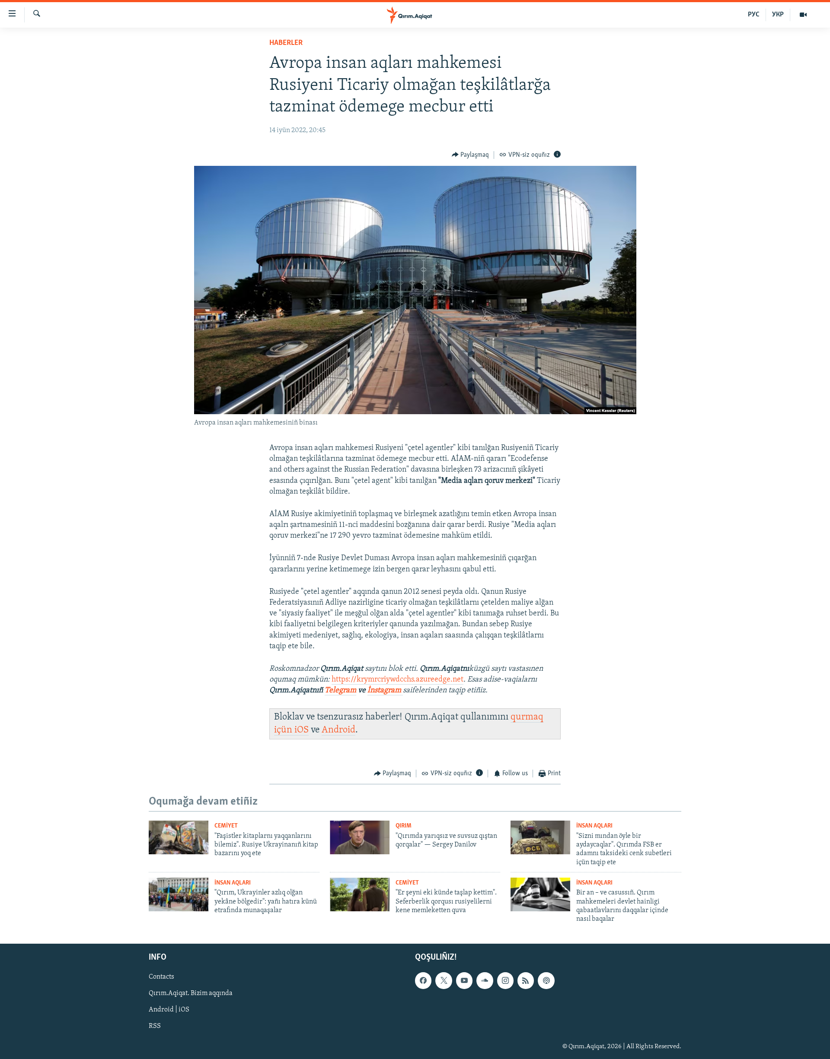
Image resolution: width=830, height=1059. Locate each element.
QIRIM (404, 826)
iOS (301, 730)
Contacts (161, 976)
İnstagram (385, 690)
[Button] (470, 155)
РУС (754, 14)
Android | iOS (169, 1009)
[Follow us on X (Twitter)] (443, 980)
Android (338, 730)
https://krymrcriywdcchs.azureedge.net (397, 680)
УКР (778, 14)
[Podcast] (546, 980)
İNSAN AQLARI (594, 826)
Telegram (340, 690)
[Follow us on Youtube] (464, 980)
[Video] (803, 15)
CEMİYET (226, 826)
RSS (155, 1026)
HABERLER (286, 43)
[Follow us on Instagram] (505, 980)
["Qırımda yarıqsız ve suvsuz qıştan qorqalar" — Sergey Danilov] (359, 837)
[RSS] (525, 980)
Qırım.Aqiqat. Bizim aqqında (191, 993)
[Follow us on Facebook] (423, 980)
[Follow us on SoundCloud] (484, 980)
